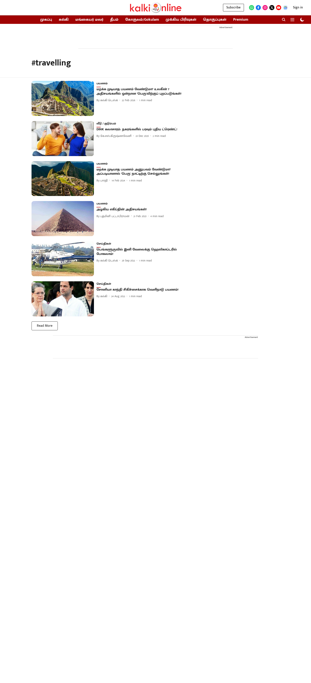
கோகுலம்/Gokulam (142, 20)
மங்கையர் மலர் (89, 20)
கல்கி (64, 20)
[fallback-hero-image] (64, 98)
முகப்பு (46, 20)
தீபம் (114, 20)
